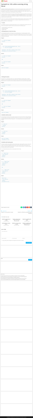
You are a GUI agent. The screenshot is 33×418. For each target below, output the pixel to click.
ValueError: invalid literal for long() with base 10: (27, 224)
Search (2, 258)
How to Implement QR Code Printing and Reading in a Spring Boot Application (10, 277)
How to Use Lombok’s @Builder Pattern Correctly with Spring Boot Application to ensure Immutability (13, 279)
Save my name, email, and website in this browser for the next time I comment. (13, 240)
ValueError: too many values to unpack (16, 224)
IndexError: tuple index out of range (6, 220)
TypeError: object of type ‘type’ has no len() (16, 220)
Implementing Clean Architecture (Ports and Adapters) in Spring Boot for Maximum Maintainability (12, 275)
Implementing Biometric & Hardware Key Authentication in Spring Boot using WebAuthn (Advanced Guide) (13, 278)
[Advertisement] (16, 72)
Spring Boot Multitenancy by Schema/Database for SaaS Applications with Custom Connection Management (14, 276)
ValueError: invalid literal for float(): (27, 220)
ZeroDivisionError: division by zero (6, 224)
